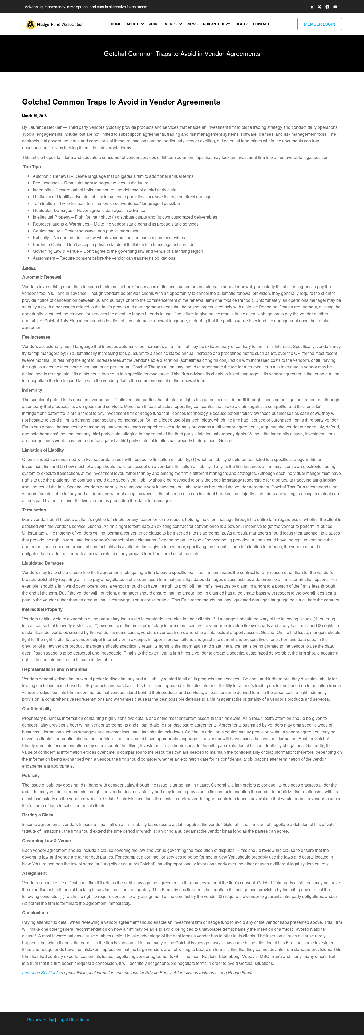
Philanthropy (216, 23)
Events (170, 23)
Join (153, 23)
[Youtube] (335, 7)
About (133, 23)
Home (116, 23)
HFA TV (242, 23)
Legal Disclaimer (73, 1019)
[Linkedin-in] (311, 7)
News (192, 23)
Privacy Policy (40, 1019)
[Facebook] (327, 7)
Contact (261, 23)
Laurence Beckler (38, 972)
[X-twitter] (319, 7)
